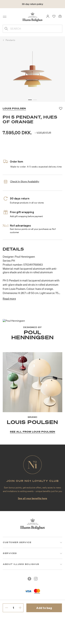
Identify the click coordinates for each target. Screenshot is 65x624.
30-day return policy (32, 4)
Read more (9, 298)
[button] (29, 100)
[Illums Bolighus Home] (32, 16)
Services (10, 553)
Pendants (10, 40)
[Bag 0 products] (60, 16)
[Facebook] (29, 579)
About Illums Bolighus (21, 564)
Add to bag (44, 608)
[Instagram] (36, 579)
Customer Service (17, 542)
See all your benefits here (32, 498)
